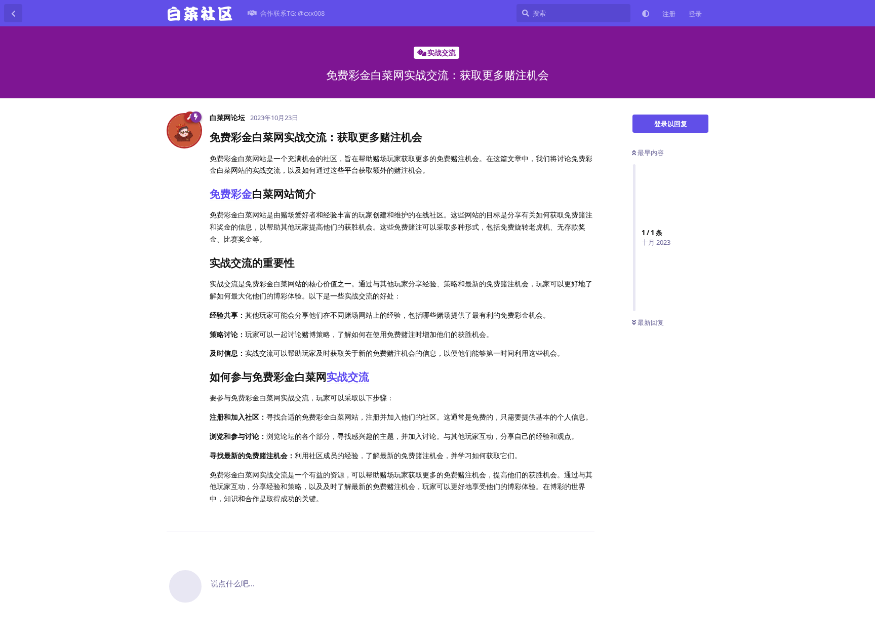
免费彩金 (231, 193)
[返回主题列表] (13, 13)
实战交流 (348, 376)
